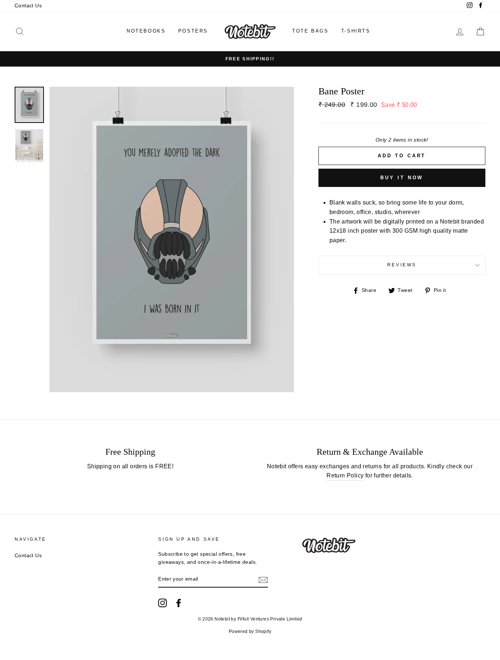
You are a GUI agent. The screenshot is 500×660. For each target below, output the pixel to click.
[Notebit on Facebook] (178, 603)
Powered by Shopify (250, 631)
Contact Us (28, 5)
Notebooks (146, 31)
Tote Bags (310, 31)
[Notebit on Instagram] (162, 603)
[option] (250, 59)
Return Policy (345, 475)
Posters (193, 31)
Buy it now (401, 177)
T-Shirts (355, 31)
